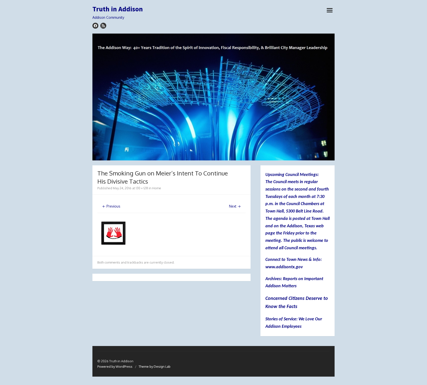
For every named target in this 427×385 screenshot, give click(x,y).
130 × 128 (142, 188)
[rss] (103, 26)
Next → (235, 206)
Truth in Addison (117, 9)
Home (156, 188)
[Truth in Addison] (213, 97)
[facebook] (95, 26)
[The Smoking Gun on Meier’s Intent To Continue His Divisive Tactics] (113, 248)
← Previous (111, 206)
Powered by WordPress (114, 366)
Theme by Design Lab (155, 366)
